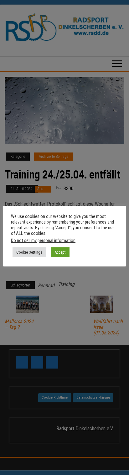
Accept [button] (60, 252)
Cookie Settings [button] (29, 252)
